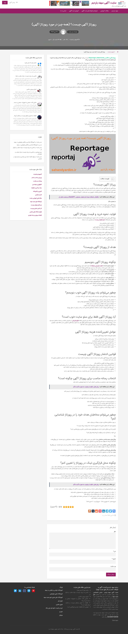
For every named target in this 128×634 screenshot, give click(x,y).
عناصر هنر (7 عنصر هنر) (30, 63)
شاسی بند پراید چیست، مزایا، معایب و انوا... (25, 76)
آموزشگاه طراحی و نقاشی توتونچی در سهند (24, 142)
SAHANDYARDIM (112, 617)
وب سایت (113, 566)
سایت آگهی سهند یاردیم (104, 3)
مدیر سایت (71, 32)
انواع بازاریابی (75, 321)
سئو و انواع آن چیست (100, 220)
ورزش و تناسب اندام (37, 178)
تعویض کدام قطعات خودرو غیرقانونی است (78, 607)
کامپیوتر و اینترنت (73, 40)
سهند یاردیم (115, 11)
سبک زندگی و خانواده (36, 188)
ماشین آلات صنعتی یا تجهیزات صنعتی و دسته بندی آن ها (77, 600)
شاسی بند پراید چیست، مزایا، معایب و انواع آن (27, 149)
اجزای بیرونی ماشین (31, 89)
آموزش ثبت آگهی (74, 11)
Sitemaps (115, 620)
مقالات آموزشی (104, 11)
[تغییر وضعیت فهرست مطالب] (112, 179)
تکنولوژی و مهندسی (37, 185)
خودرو (61, 612)
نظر (115, 532)
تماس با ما (63, 11)
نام (114, 551)
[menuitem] (13, 2)
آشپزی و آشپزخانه (37, 191)
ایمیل (114, 559)
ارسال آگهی (12, 2)
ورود (5, 2)
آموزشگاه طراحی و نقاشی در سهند (54, 590)
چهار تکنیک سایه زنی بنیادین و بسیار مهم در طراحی (27, 158)
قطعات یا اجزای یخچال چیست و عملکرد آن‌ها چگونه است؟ (77, 604)
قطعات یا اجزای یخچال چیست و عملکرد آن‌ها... (24, 116)
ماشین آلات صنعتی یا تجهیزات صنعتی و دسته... (24, 103)
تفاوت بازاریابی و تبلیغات (97, 266)
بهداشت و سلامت (37, 181)
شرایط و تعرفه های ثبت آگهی (90, 11)
